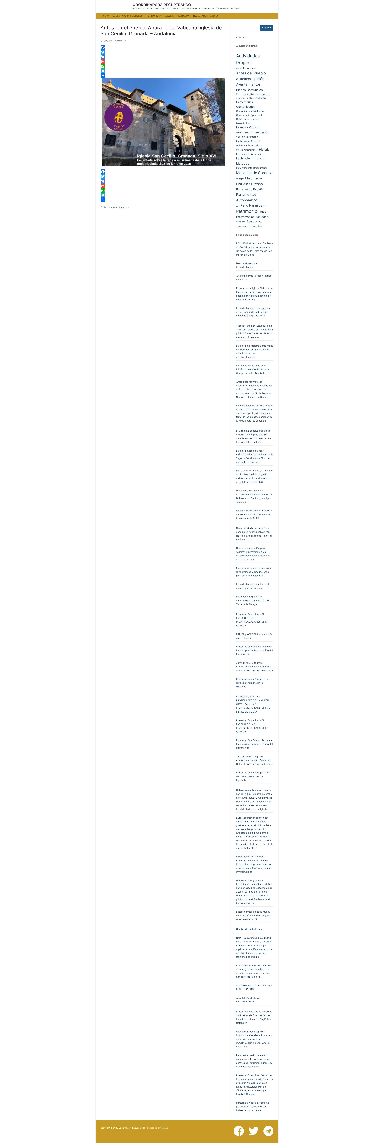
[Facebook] (164, 47)
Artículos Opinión (250, 79)
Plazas (262, 211)
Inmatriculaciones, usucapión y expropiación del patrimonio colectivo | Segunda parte (253, 312)
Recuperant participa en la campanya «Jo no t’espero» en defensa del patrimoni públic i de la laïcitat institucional (254, 1061)
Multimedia (253, 178)
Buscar (266, 28)
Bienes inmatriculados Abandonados (252, 94)
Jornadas (255, 154)
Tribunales (255, 226)
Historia (264, 149)
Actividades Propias (248, 59)
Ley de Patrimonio (259, 159)
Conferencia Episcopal (249, 115)
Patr (265, 206)
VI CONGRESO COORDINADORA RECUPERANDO (254, 987)
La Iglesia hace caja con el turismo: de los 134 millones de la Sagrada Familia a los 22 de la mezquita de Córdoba (254, 456)
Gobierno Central (248, 141)
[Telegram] (164, 70)
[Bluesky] (164, 56)
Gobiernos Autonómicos (249, 145)
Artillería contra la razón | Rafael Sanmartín (254, 277)
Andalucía (122, 41)
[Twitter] (164, 52)
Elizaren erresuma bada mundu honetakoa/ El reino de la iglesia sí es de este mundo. (254, 915)
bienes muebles (242, 98)
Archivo (243, 37)
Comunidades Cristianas (250, 111)
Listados (242, 163)
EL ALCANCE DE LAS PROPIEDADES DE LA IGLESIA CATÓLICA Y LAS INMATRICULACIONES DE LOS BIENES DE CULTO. (253, 704)
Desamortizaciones (243, 123)
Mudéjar (240, 179)
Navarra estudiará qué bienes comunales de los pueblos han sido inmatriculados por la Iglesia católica (254, 534)
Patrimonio (246, 211)
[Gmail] (164, 61)
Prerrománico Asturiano (252, 217)
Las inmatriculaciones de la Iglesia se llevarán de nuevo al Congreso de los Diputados (252, 369)
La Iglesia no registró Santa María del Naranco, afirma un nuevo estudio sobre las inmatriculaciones (254, 351)
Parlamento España (250, 189)
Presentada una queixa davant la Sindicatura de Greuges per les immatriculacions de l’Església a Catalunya (254, 1017)
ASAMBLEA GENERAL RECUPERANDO (248, 999)
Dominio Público (248, 127)
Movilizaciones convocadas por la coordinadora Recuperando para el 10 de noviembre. (253, 572)
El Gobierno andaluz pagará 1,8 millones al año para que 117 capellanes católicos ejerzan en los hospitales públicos (253, 436)
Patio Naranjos (251, 205)
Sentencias (254, 221)
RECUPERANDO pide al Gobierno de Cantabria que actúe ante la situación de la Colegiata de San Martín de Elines (254, 249)
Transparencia (241, 227)
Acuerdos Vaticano (246, 68)
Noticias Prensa (249, 184)
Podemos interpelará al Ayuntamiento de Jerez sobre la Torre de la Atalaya (253, 600)
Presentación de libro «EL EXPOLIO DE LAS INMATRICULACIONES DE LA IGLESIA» (252, 620)
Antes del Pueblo (251, 73)
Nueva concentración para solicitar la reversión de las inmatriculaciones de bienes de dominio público (253, 554)
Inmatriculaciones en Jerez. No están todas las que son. (253, 586)
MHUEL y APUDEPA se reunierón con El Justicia (254, 636)
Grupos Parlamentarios (247, 150)
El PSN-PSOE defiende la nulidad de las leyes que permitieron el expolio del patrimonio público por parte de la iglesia (254, 971)
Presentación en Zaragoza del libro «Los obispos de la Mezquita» (252, 683)
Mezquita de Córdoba (254, 173)
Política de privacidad (157, 1127)
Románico (240, 222)
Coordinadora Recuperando (162, 5)
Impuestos (242, 154)
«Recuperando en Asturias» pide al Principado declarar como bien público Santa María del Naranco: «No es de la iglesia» (254, 331)
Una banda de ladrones (249, 929)
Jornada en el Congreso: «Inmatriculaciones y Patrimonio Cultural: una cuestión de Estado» (254, 666)
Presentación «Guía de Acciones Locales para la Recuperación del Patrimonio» (254, 650)
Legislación (244, 158)
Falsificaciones (242, 133)
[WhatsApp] (164, 66)
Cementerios (244, 102)
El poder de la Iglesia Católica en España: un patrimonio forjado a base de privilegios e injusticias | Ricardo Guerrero (254, 294)
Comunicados (245, 107)
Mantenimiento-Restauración (251, 167)
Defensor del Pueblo (247, 119)
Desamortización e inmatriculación (246, 265)
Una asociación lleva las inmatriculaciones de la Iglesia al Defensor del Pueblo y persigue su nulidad (254, 496)
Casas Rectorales (257, 98)
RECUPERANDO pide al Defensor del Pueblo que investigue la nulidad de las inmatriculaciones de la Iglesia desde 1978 (254, 476)
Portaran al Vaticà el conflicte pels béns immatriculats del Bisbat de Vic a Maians (252, 1106)
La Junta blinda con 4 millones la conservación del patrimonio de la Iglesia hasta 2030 (254, 514)
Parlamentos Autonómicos (247, 197)
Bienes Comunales (249, 90)
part (237, 206)
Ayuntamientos (248, 84)
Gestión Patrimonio (247, 136)
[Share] (164, 75)
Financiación (260, 132)
